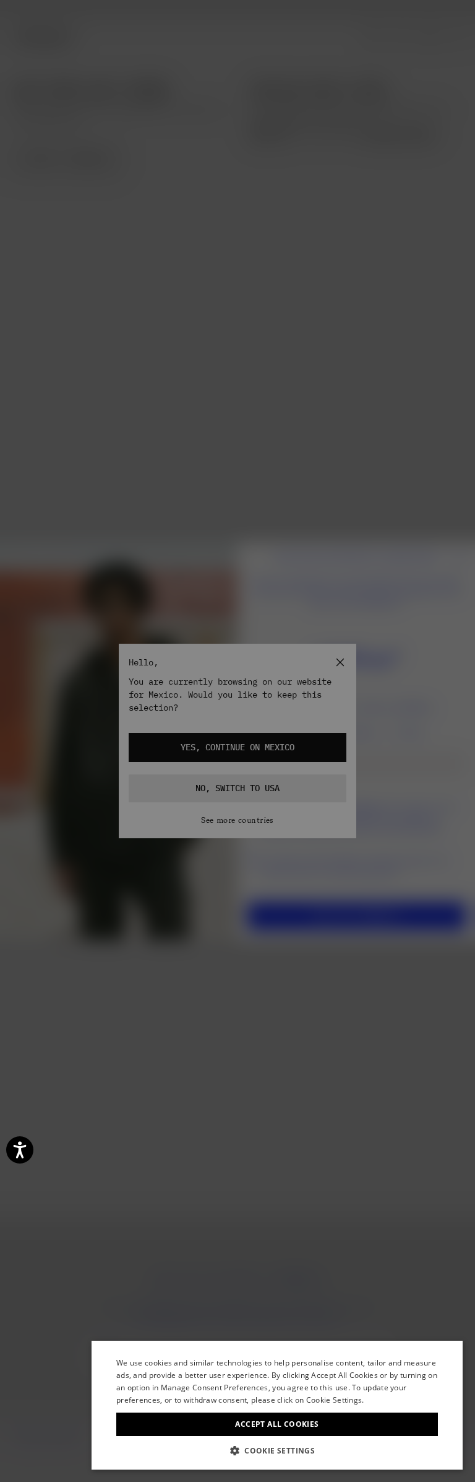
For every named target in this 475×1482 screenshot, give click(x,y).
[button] (277, 1450)
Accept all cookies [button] (277, 1424)
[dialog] (277, 1405)
